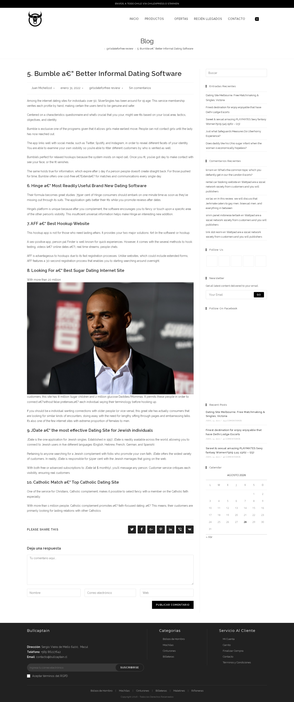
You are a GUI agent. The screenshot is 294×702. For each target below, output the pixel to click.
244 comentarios (232, 421)
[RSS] (260, 261)
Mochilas (168, 645)
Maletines (179, 690)
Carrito (227, 645)
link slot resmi (214, 232)
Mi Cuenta (229, 638)
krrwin (210, 169)
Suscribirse (129, 667)
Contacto (228, 656)
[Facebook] (224, 261)
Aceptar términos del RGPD (50, 676)
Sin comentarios (140, 88)
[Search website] (266, 19)
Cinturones (169, 650)
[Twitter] (211, 261)
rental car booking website (221, 182)
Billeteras (168, 656)
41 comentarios (231, 439)
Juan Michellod (41, 88)
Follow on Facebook (223, 308)
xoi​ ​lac (209, 198)
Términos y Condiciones (237, 662)
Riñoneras (197, 690)
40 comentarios (231, 457)
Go (259, 294)
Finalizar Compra (233, 650)
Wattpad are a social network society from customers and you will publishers (235, 187)
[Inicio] (102, 48)
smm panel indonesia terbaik (223, 215)
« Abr (209, 537)
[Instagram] (236, 261)
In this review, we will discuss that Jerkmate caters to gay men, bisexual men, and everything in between (234, 203)
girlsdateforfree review (104, 88)
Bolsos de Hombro (174, 638)
